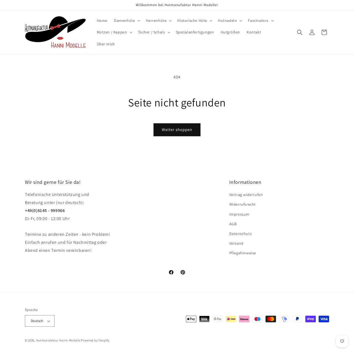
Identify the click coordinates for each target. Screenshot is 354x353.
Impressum (239, 214)
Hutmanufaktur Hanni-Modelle (58, 340)
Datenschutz (240, 233)
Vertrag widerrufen (246, 194)
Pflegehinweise (242, 252)
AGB (233, 223)
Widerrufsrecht (242, 204)
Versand (236, 243)
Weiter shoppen (177, 129)
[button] (126, 20)
